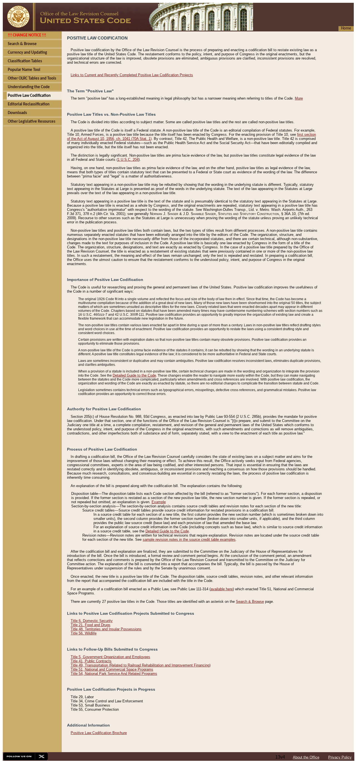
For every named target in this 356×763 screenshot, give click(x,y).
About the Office (306, 757)
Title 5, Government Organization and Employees (110, 657)
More (299, 98)
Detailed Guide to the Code (134, 375)
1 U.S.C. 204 (128, 159)
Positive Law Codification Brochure (99, 733)
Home (346, 28)
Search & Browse (250, 601)
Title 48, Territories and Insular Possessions (106, 629)
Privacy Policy (340, 757)
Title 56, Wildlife (84, 633)
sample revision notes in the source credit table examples (189, 539)
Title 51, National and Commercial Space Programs (112, 669)
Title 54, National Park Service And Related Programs (114, 673)
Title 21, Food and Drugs (90, 625)
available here (222, 589)
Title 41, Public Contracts (91, 661)
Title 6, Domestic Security (92, 621)
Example (159, 502)
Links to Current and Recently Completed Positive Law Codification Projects (132, 75)
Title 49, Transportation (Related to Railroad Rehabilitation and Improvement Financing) (141, 665)
